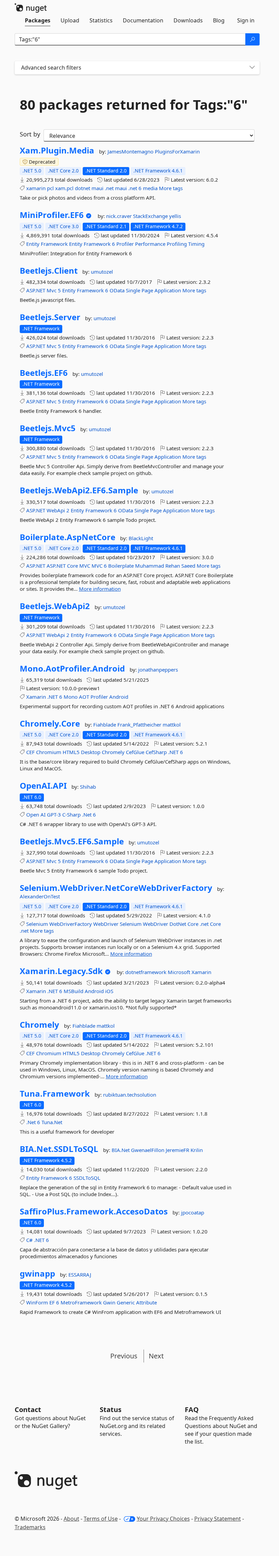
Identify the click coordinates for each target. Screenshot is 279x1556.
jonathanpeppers (158, 669)
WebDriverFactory (70, 923)
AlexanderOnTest (40, 896)
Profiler (125, 243)
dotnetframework (146, 972)
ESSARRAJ (79, 1274)
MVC (84, 565)
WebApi (56, 510)
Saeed (188, 565)
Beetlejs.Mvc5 (48, 428)
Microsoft (180, 972)
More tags (171, 188)
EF (52, 1302)
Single (133, 290)
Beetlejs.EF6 (44, 373)
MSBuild (73, 991)
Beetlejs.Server (50, 317)
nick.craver (119, 216)
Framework (54, 243)
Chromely (113, 752)
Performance (150, 243)
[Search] (252, 39)
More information (100, 588)
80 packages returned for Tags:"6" (134, 104)
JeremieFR (178, 1150)
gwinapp (37, 1273)
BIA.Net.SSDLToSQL (59, 1149)
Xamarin (36, 696)
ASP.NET (35, 290)
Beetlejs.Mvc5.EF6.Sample (72, 841)
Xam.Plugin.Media (57, 150)
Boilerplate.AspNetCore (67, 537)
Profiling (177, 243)
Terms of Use (101, 1518)
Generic (126, 1302)
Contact (28, 1409)
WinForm (37, 1302)
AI (43, 814)
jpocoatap (192, 1212)
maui (97, 188)
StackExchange (151, 216)
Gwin (109, 1302)
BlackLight (141, 538)
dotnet (82, 188)
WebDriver (105, 923)
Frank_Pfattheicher (140, 724)
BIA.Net (121, 1150)
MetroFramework (81, 1302)
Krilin (197, 1150)
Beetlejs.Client (49, 270)
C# (29, 1240)
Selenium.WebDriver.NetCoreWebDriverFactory (116, 888)
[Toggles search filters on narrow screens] (252, 67)
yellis (175, 216)
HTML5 (71, 752)
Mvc (51, 290)
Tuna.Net (52, 1122)
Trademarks (30, 1527)
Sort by (30, 134)
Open (32, 814)
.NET (52, 696)
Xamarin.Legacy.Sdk (61, 971)
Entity (32, 243)
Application (167, 290)
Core (72, 565)
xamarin (36, 188)
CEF (30, 752)
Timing (196, 243)
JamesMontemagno (131, 151)
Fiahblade (105, 724)
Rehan (172, 565)
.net (109, 188)
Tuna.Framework (55, 1093)
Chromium (48, 752)
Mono (71, 696)
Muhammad (149, 565)
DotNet (177, 923)
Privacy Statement (217, 1518)
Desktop (90, 752)
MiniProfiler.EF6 (52, 215)
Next (156, 1355)
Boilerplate (121, 565)
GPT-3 (54, 814)
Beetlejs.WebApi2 (55, 606)
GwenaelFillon (148, 1150)
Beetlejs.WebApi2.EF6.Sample (79, 490)
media (150, 188)
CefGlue (135, 752)
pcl (50, 188)
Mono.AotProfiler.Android (72, 668)
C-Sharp (71, 814)
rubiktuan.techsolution (129, 1094)
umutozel (102, 271)
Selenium (37, 923)
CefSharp (156, 752)
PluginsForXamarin (177, 151)
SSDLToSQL (86, 1177)
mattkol (172, 724)
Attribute (146, 1302)
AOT (84, 696)
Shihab (88, 786)
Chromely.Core (50, 723)
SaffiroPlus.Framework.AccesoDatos (94, 1211)
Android (118, 696)
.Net (87, 814)
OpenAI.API (43, 785)
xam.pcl (64, 188)
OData (117, 290)
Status (110, 1409)
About (71, 1518)
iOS (109, 991)
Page (147, 290)
